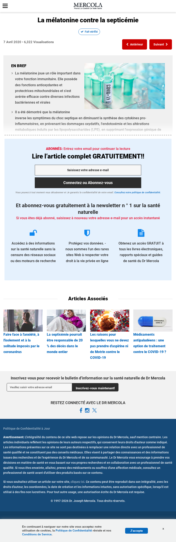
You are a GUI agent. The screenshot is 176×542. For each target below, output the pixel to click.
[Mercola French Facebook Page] (81, 410)
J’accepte (136, 530)
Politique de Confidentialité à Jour (26, 428)
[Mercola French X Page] (94, 410)
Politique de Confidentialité (74, 530)
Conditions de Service (37, 534)
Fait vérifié (91, 31)
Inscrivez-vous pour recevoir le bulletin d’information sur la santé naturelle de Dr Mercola (88, 378)
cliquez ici (77, 481)
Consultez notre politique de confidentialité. (137, 192)
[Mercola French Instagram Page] (87, 410)
